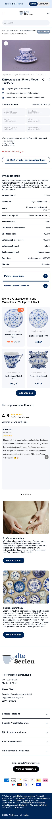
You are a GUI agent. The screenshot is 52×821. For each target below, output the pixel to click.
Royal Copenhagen (12, 30)
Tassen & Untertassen (37, 215)
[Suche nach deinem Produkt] (5, 22)
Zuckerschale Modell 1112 (38, 377)
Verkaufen (43, 4)
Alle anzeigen (26, 393)
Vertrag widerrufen (26, 769)
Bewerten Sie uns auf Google (14, 422)
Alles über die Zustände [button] (41, 104)
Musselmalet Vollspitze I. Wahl (29, 30)
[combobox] (26, 22)
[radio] (13, 112)
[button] (3, 13)
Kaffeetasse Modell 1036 (13, 377)
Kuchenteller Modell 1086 (13, 335)
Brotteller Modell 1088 (38, 336)
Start (3, 30)
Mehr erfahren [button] (9, 145)
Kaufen (33, 4)
